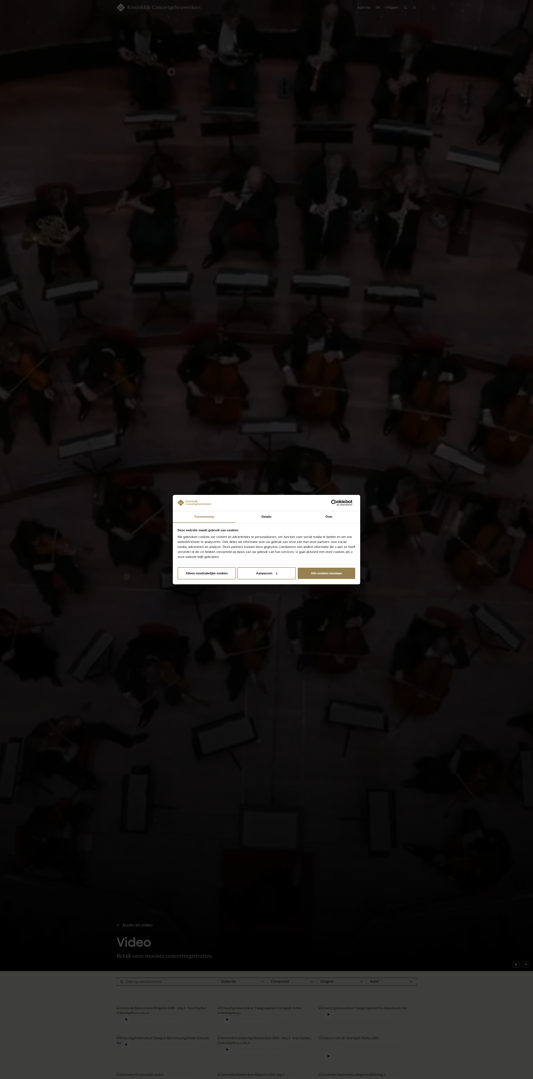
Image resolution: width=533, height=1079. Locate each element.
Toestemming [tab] (204, 516)
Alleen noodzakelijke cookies (207, 573)
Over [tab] (329, 516)
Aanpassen (264, 573)
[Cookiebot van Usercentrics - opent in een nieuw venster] (337, 503)
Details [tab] (267, 516)
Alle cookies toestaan (326, 573)
